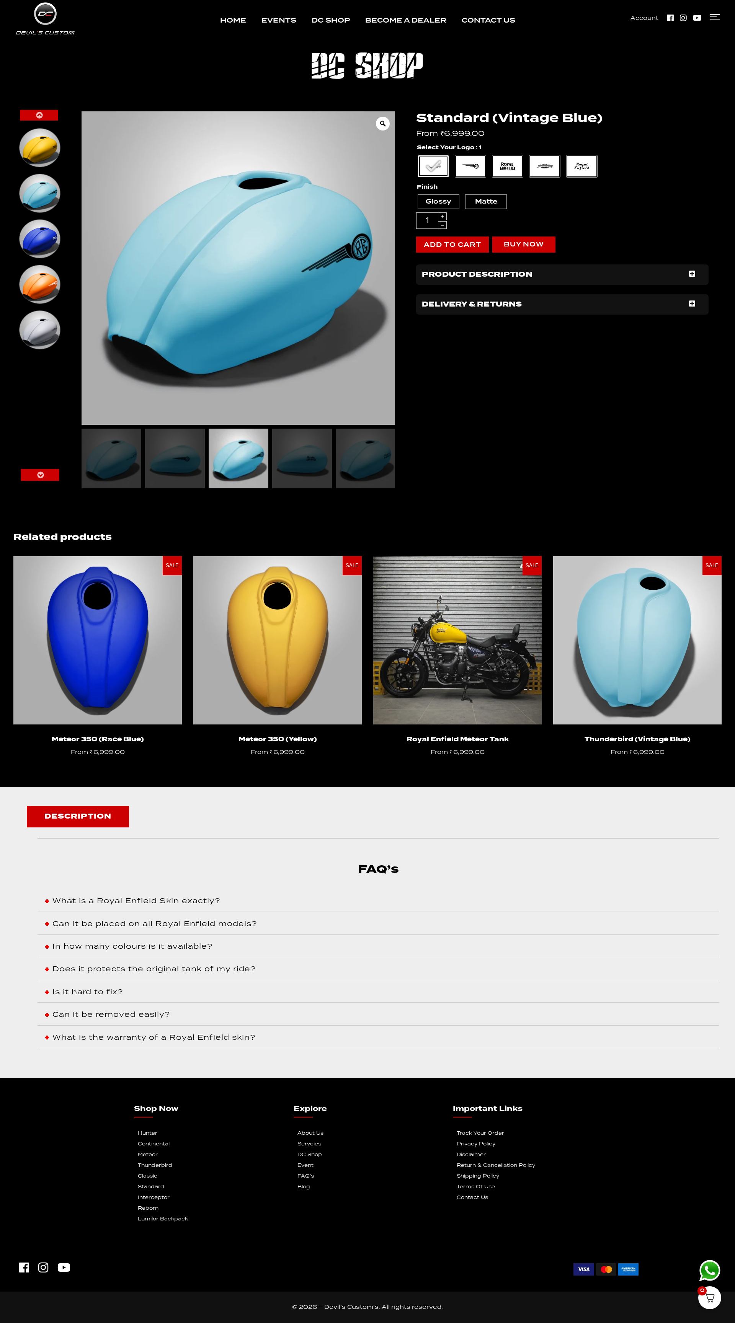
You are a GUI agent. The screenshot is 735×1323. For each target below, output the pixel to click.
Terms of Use (476, 1187)
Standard (151, 1187)
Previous (39, 115)
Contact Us (472, 1197)
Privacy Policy (476, 1144)
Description (77, 816)
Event (305, 1165)
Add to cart (452, 245)
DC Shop (309, 1154)
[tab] (78, 816)
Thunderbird (155, 1165)
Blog (303, 1187)
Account (644, 18)
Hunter (147, 1133)
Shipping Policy (478, 1176)
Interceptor (154, 1197)
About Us (310, 1133)
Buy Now (524, 245)
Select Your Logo (445, 148)
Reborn (148, 1208)
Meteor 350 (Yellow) (277, 740)
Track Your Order (480, 1133)
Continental (154, 1144)
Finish (427, 187)
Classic (147, 1176)
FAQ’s (305, 1176)
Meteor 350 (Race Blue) (98, 740)
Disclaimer (471, 1154)
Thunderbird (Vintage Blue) (638, 740)
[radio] (40, 148)
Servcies (309, 1144)
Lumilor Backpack (163, 1219)
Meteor (148, 1154)
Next (40, 475)
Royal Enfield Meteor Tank (458, 740)
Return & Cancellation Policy (496, 1165)
